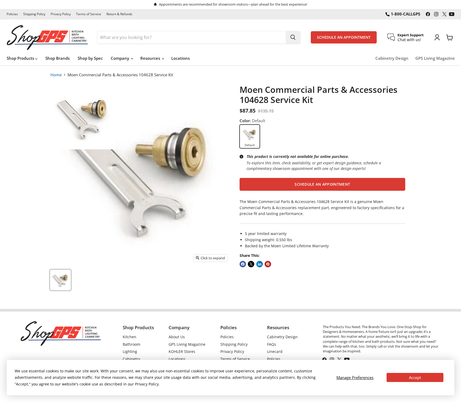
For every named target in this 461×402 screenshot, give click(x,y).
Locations (180, 58)
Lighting (130, 351)
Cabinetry (131, 358)
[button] (322, 184)
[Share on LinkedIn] (259, 264)
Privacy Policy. (147, 384)
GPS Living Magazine (435, 58)
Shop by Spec (90, 58)
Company (120, 58)
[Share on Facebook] (243, 264)
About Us (177, 336)
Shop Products (21, 58)
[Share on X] (251, 264)
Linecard (275, 351)
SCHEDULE (344, 37)
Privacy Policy (61, 14)
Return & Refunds (119, 14)
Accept (415, 377)
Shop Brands (57, 58)
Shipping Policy (34, 14)
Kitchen (129, 336)
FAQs (271, 344)
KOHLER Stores (182, 351)
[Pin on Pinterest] (268, 264)
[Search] (293, 37)
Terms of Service (88, 14)
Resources (150, 58)
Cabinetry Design (391, 58)
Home (56, 74)
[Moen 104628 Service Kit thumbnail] (60, 279)
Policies (12, 14)
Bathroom (131, 344)
